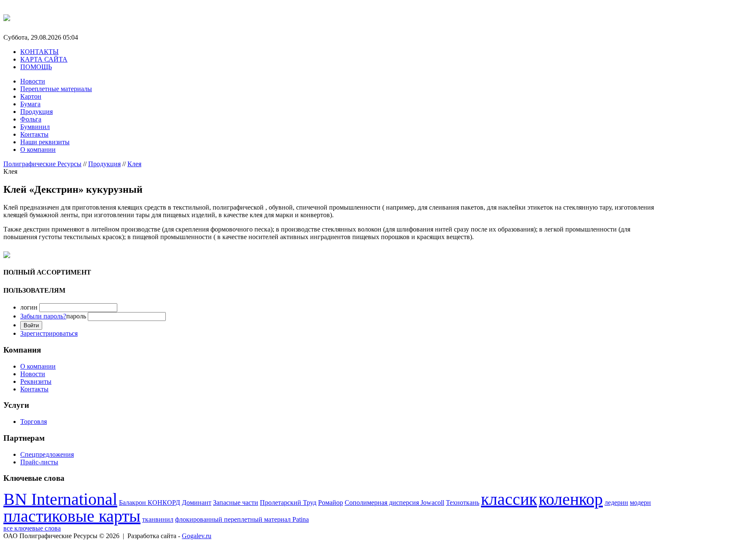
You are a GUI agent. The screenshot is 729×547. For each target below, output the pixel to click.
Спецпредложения (47, 454)
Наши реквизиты (45, 142)
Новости (32, 81)
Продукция (36, 111)
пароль (53, 316)
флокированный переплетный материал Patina (242, 519)
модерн (640, 502)
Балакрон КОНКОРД (149, 502)
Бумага (30, 104)
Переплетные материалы (56, 88)
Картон (30, 96)
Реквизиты (35, 381)
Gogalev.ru (196, 535)
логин (29, 307)
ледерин (616, 502)
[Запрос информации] (6, 255)
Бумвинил (35, 126)
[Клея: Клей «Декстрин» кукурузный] (698, 204)
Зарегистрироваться (49, 333)
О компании (38, 149)
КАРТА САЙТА (44, 59)
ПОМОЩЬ (36, 66)
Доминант (196, 502)
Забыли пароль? (43, 316)
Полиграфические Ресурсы (42, 163)
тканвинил (157, 519)
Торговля (33, 421)
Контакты (34, 134)
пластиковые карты (71, 516)
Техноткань (462, 502)
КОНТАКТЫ (39, 51)
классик (509, 499)
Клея (134, 163)
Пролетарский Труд (288, 502)
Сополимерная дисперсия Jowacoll (394, 502)
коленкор (571, 499)
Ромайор (330, 502)
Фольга (30, 119)
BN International (60, 499)
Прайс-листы (39, 462)
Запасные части (235, 502)
